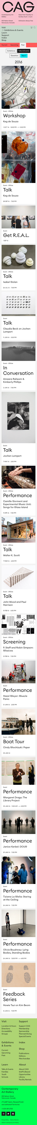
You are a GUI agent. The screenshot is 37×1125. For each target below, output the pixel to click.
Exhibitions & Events (13, 30)
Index (4, 38)
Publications (24, 1053)
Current (4, 45)
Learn (4, 33)
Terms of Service (14, 1120)
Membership (24, 1029)
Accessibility (7, 1031)
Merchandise (24, 1059)
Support (5, 35)
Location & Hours (9, 1026)
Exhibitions (11, 51)
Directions (6, 1029)
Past (22, 45)
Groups (5, 1034)
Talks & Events (23, 51)
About (22, 1065)
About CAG (24, 1069)
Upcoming (14, 45)
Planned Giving (25, 1034)
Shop (4, 40)
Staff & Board (24, 1072)
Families (5, 1072)
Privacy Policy (5, 1120)
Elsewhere (14, 55)
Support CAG (24, 1026)
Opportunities (24, 1074)
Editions (22, 1056)
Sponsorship (24, 1031)
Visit (4, 28)
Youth (4, 1074)
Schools (5, 1077)
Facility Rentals (25, 1080)
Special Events (25, 1036)
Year (23, 55)
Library (22, 1077)
